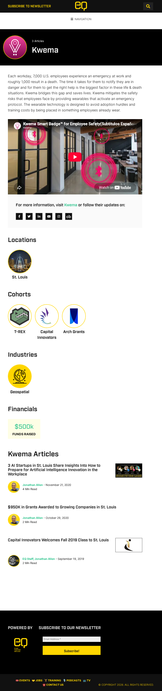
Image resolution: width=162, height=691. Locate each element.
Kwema (70, 205)
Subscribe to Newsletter (29, 6)
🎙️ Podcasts (72, 680)
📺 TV (86, 680)
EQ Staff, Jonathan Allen (39, 558)
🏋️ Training (52, 680)
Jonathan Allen (33, 485)
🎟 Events (23, 680)
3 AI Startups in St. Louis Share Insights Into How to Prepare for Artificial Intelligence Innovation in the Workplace (54, 469)
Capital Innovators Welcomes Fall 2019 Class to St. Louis (58, 540)
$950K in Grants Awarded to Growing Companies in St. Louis (62, 507)
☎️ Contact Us (53, 685)
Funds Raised (24, 434)
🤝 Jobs (37, 680)
